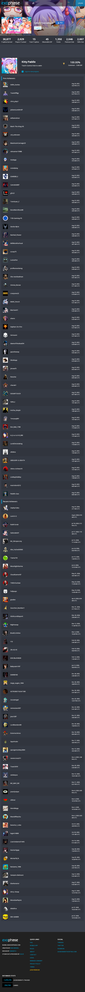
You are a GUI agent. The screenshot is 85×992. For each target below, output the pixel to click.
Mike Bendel (14, 948)
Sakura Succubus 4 (43, 22)
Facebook (61, 949)
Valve (22, 954)
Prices (56, 28)
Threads (61, 942)
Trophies (38, 28)
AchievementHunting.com (67, 952)
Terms (32, 967)
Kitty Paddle (28, 61)
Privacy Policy (35, 964)
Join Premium (35, 970)
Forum (61, 28)
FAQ (31, 942)
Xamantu (13, 951)
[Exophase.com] (12, 3)
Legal (32, 958)
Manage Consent (36, 961)
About (32, 952)
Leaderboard (47, 28)
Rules (32, 949)
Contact (33, 955)
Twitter (61, 945)
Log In (80, 3)
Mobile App (34, 945)
